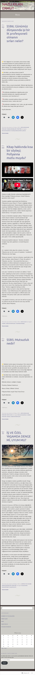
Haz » (5, 648)
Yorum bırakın (5, 133)
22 (3, 644)
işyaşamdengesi (5, 587)
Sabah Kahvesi (4, 624)
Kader (2, 621)
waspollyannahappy (20, 323)
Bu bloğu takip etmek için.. (9, 653)
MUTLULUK (23, 321)
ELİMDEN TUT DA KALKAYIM (7, 616)
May (3, 25)
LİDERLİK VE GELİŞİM (26, 583)
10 (12, 639)
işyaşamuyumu (13, 587)
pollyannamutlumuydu (10, 323)
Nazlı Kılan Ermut (12, 6)
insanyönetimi (24, 585)
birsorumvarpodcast (6, 130)
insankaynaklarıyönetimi (16, 130)
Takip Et (4, 662)
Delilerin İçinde (4, 618)
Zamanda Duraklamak (6, 626)
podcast (24, 130)
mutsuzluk (4, 416)
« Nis (2, 648)
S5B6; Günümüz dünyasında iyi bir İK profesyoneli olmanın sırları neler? (18, 34)
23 (8, 644)
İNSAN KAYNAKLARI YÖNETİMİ (14, 129)
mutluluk (3, 323)
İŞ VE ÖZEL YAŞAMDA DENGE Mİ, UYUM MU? (19, 436)
